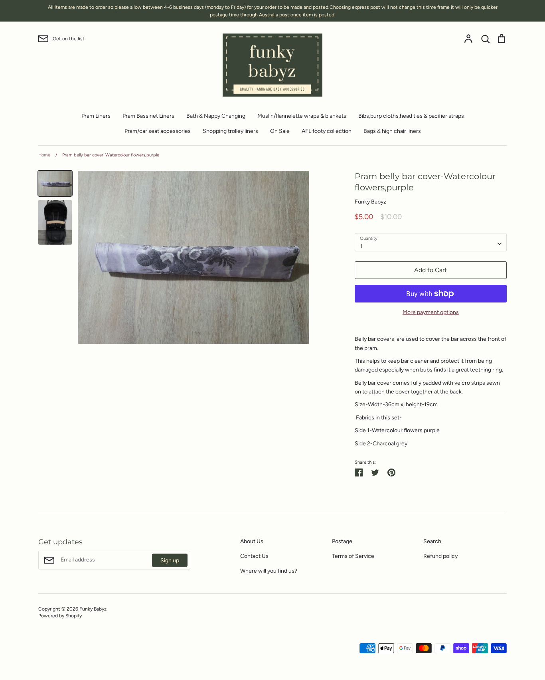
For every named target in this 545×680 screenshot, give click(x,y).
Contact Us (254, 556)
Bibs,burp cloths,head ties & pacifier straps (411, 116)
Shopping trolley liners (230, 131)
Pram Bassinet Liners (148, 116)
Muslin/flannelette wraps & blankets (301, 116)
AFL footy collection (326, 131)
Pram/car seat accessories (157, 131)
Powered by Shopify (60, 616)
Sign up (169, 560)
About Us (251, 541)
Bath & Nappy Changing (215, 116)
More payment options (431, 312)
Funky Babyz (370, 201)
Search (432, 541)
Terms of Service (353, 556)
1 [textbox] (361, 246)
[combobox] (431, 242)
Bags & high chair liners (392, 131)
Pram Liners (96, 116)
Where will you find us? (268, 570)
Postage (342, 541)
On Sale (280, 131)
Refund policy (440, 556)
